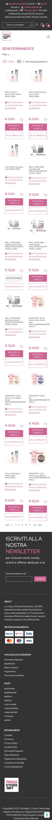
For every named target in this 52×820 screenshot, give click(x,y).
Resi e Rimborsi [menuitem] (11, 754)
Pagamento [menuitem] (10, 671)
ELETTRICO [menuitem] (8, 696)
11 (29, 525)
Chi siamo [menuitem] (9, 739)
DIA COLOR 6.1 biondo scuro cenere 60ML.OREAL (37, 94)
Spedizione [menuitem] (9, 663)
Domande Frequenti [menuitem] (13, 751)
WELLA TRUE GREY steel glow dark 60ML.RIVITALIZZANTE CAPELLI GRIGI (38, 170)
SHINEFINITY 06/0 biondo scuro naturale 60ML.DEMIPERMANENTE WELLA (38, 477)
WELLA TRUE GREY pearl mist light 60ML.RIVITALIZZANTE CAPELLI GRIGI (38, 246)
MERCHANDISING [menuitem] (11, 708)
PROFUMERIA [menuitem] (9, 688)
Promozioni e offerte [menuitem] (14, 675)
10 (26, 525)
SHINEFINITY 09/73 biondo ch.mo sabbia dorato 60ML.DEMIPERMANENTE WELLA (14, 400)
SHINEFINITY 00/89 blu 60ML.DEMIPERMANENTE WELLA (38, 399)
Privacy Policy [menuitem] (11, 743)
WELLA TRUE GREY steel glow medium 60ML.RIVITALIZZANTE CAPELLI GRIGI (14, 321)
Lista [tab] (25, 61)
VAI (14, 135)
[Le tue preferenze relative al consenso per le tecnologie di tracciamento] (47, 815)
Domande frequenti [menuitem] (13, 659)
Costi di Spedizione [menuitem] (13, 766)
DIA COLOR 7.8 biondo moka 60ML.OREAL (14, 168)
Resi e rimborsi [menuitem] (11, 667)
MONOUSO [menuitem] (8, 716)
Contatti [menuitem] (8, 735)
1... (12, 525)
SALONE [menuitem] (7, 720)
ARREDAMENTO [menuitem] (10, 692)
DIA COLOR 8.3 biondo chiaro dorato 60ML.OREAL (13, 94)
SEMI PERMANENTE (18, 48)
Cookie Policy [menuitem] (10, 747)
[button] (31, 25)
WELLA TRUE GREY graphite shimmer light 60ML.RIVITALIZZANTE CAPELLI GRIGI (14, 246)
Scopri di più (10, 108)
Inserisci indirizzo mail (16, 573)
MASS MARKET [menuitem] (10, 704)
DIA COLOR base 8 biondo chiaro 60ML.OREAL (12, 476)
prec (7, 525)
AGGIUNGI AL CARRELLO (14, 127)
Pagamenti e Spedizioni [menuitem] (15, 758)
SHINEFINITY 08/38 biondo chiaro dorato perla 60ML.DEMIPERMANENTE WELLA (38, 322)
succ (40, 525)
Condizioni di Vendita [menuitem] (14, 762)
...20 (34, 525)
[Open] (48, 36)
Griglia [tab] (11, 61)
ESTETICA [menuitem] (8, 700)
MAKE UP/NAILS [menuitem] (10, 712)
